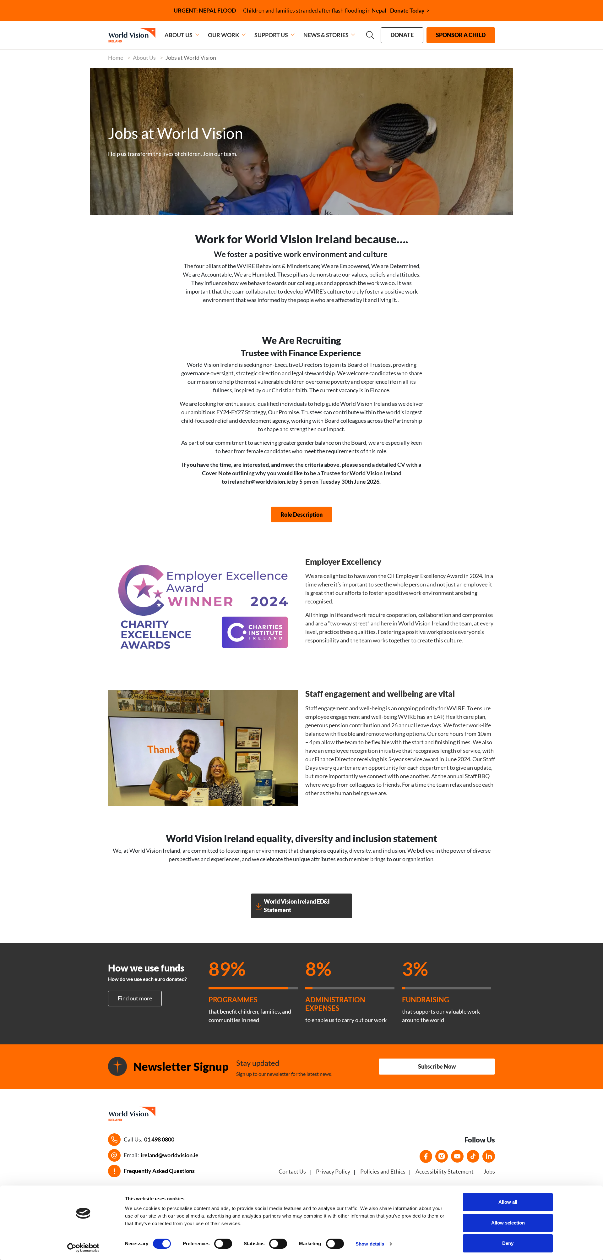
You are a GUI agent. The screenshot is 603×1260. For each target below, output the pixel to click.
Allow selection (508, 1222)
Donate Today (407, 10)
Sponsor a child (461, 34)
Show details (370, 1243)
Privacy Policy (333, 1171)
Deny (507, 1243)
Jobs (489, 1171)
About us (179, 34)
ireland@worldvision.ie (169, 1155)
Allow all (507, 1202)
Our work (223, 34)
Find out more (135, 998)
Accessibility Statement (445, 1171)
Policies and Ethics (382, 1171)
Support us (271, 34)
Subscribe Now (437, 1066)
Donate (402, 34)
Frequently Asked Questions (159, 1170)
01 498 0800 (159, 1139)
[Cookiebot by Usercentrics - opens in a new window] (83, 1247)
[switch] (223, 1244)
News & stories (326, 34)
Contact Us (292, 1171)
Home (115, 57)
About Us (144, 57)
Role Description (301, 514)
